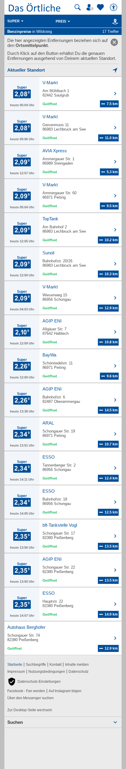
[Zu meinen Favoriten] (101, 7)
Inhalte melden (77, 664)
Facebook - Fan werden (26, 691)
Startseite (14, 664)
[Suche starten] (77, 7)
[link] (114, 42)
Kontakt (56, 664)
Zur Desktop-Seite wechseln (29, 710)
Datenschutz (78, 672)
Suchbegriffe (36, 664)
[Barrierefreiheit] (114, 7)
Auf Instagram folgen (65, 691)
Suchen (15, 722)
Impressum (16, 672)
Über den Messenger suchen (30, 698)
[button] (34, 681)
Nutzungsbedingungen (46, 672)
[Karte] (114, 21)
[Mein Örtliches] (90, 7)
